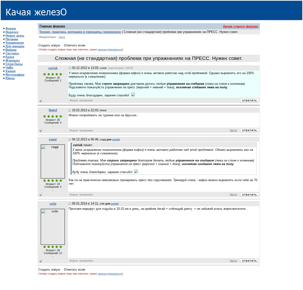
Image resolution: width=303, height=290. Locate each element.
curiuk (53, 68)
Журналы (12, 60)
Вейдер (11, 50)
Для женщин (14, 46)
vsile (52, 203)
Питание (11, 39)
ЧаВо (9, 67)
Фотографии (14, 74)
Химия (10, 71)
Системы (12, 53)
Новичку (11, 32)
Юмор (10, 78)
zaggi (53, 139)
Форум (10, 28)
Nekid (53, 110)
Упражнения (14, 43)
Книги (9, 57)
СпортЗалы (14, 64)
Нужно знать (14, 35)
